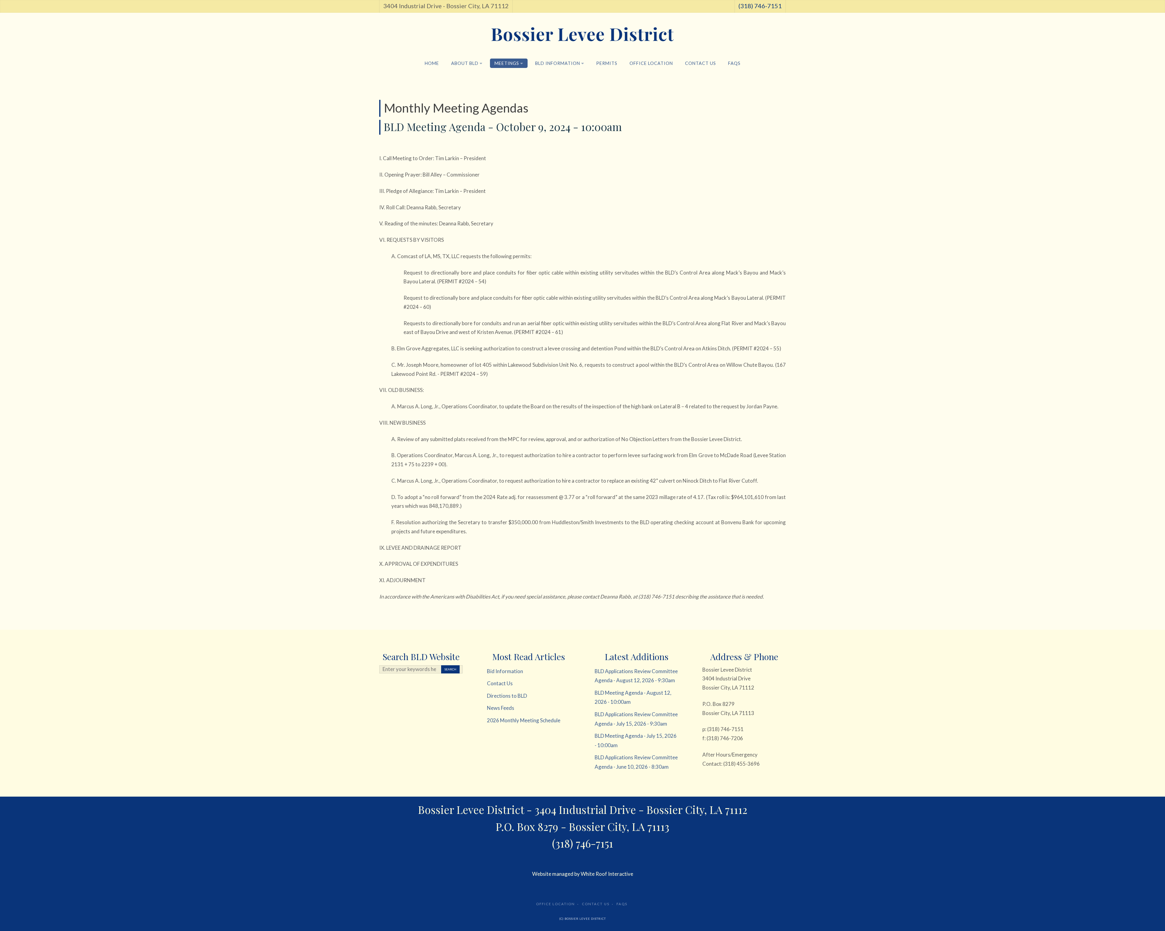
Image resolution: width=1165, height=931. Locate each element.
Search (450, 669)
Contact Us (700, 63)
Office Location (651, 63)
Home (432, 63)
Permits (606, 63)
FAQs (734, 63)
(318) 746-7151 (760, 5)
